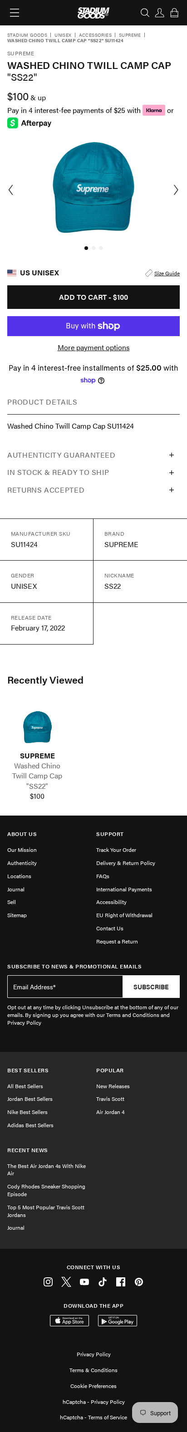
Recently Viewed (45, 679)
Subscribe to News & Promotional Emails (74, 966)
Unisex (62, 35)
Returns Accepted (45, 489)
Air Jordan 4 (110, 1112)
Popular (110, 1070)
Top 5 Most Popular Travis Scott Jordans (45, 1211)
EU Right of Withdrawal (124, 915)
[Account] (159, 12)
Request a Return (117, 941)
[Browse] (14, 12)
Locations (19, 876)
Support (110, 834)
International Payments (124, 889)
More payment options (94, 347)
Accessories (95, 35)
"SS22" (37, 786)
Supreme (130, 35)
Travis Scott (110, 1099)
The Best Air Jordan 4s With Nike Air (46, 1170)
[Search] (145, 12)
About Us (22, 834)
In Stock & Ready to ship (58, 472)
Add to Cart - (93, 297)
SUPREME (37, 756)
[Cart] (174, 12)
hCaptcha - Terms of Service (93, 1417)
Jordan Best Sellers (30, 1099)
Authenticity (22, 863)
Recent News (27, 1150)
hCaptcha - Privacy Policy (94, 1402)
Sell (11, 902)
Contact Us (109, 928)
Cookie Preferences (93, 1386)
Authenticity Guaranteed (61, 455)
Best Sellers (28, 1070)
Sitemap (17, 915)
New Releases (113, 1086)
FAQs (102, 876)
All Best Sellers (25, 1086)
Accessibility (111, 902)
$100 (37, 796)
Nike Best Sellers (27, 1112)
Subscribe (151, 986)
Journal (16, 889)
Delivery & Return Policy (125, 863)
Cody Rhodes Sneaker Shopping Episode (46, 1190)
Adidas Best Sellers (30, 1125)
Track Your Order (116, 850)
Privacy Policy (94, 1354)
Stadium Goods (27, 35)
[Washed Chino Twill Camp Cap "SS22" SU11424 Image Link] (37, 727)
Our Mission (22, 850)
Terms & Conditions (93, 1370)
